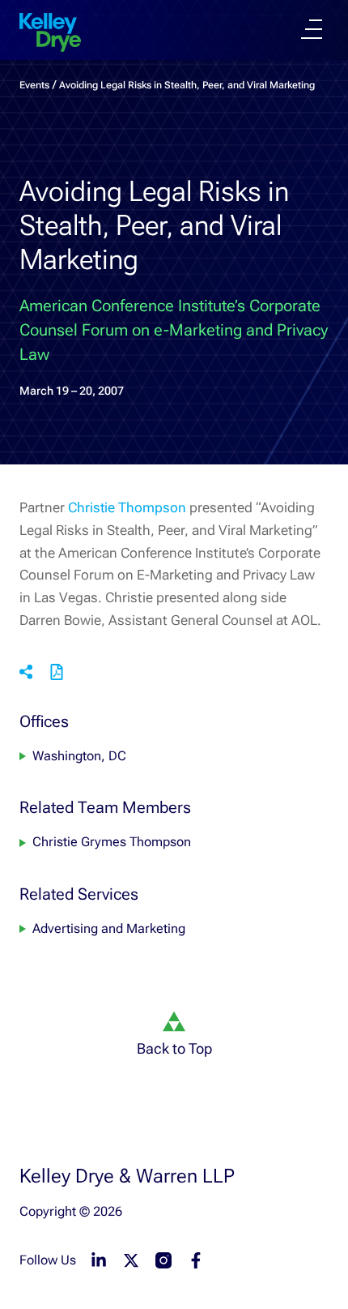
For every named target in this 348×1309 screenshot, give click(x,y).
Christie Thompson (127, 507)
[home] (50, 32)
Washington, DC (79, 756)
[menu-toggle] (312, 29)
